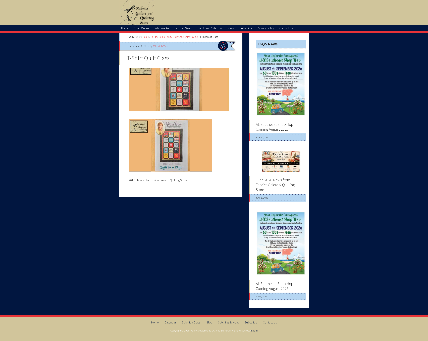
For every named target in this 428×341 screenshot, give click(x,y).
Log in (254, 330)
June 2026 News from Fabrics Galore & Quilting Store (275, 184)
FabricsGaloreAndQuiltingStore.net (214, 12)
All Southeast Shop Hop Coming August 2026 (274, 127)
